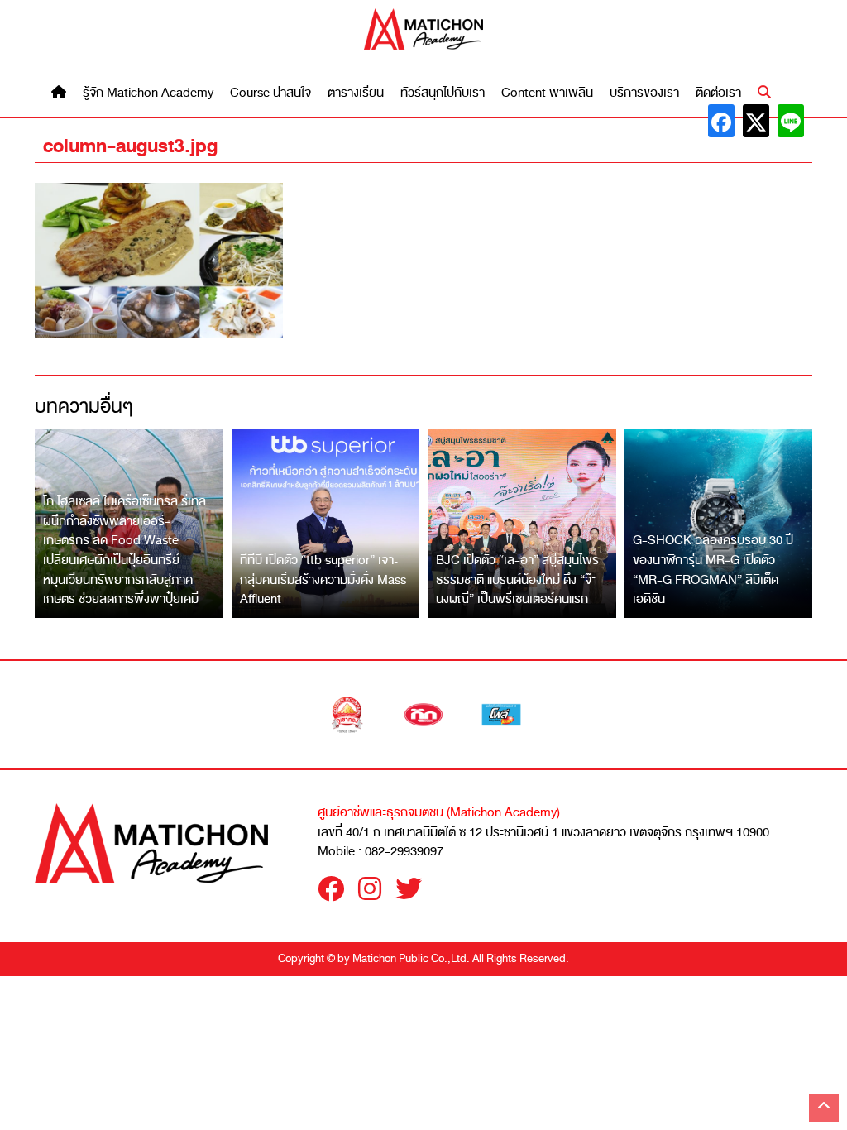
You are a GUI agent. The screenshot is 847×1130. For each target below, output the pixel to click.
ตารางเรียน (356, 93)
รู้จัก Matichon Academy (148, 93)
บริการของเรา (644, 93)
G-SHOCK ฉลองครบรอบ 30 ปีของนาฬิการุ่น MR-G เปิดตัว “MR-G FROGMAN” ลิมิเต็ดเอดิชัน (713, 569)
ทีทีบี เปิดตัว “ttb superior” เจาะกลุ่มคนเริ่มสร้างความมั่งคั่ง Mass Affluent (323, 579)
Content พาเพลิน (547, 93)
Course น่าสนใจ (270, 93)
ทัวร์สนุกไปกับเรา (442, 93)
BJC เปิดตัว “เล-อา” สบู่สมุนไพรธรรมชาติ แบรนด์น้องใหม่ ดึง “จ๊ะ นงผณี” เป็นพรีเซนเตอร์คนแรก (517, 579)
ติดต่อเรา (718, 93)
